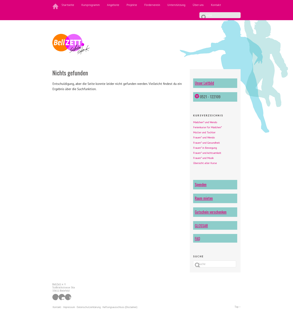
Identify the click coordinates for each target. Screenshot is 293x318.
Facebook (55, 297)
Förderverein (152, 5)
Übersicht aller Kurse (205, 163)
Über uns (198, 5)
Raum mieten (204, 198)
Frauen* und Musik (203, 158)
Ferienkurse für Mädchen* (207, 127)
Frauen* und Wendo (204, 137)
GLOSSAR (201, 225)
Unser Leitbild (204, 83)
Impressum (69, 307)
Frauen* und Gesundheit (206, 142)
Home (55, 5)
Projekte (131, 5)
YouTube (68, 297)
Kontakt (216, 5)
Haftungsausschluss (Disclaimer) (120, 307)
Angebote (113, 5)
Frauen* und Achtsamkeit (207, 153)
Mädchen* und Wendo (205, 122)
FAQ (197, 238)
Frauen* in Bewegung (205, 147)
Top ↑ (238, 306)
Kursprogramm (90, 5)
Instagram (62, 297)
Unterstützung (176, 5)
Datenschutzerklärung (89, 307)
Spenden (201, 184)
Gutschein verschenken (211, 211)
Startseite (68, 5)
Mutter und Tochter (204, 132)
